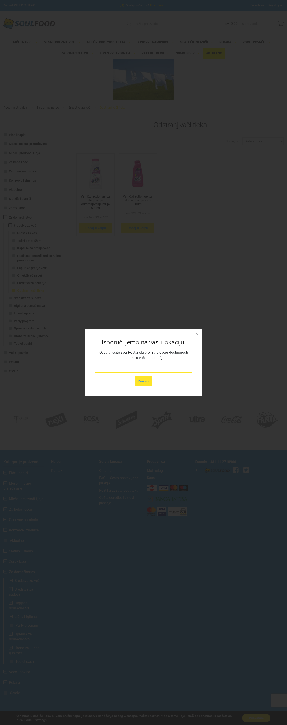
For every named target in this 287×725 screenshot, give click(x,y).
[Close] (197, 334)
